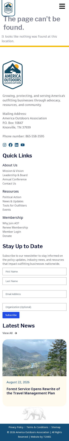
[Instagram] (5, 145)
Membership (13, 217)
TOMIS (47, 436)
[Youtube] (23, 145)
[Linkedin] (17, 145)
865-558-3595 (34, 136)
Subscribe (11, 315)
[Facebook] (11, 145)
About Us (10, 165)
